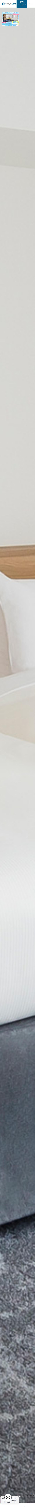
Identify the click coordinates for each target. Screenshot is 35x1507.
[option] (17, 755)
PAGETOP (30, 1495)
